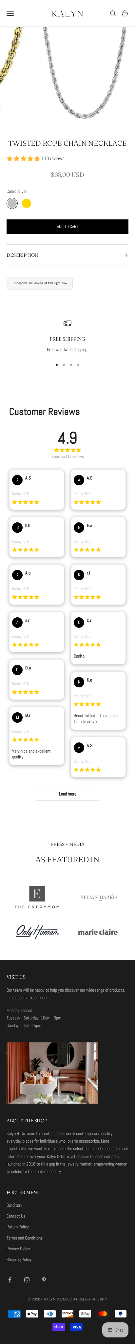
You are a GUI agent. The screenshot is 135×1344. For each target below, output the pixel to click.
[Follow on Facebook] (10, 1280)
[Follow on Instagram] (27, 1280)
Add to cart (67, 226)
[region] (67, 336)
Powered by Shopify (87, 1299)
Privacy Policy (18, 1249)
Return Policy (18, 1227)
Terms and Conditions (25, 1238)
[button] (36, 159)
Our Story (14, 1205)
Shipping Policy (19, 1259)
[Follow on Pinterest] (44, 1280)
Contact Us (16, 1216)
